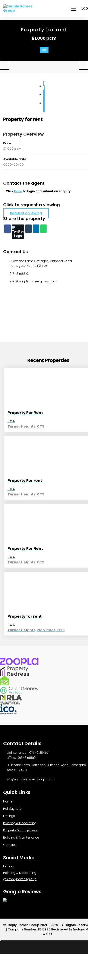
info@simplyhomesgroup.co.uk (34, 281)
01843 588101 (19, 273)
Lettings (9, 816)
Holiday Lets (12, 809)
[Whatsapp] (43, 228)
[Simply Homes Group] (22, 8)
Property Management (20, 830)
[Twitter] (18, 231)
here (18, 191)
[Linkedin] (36, 228)
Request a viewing (26, 213)
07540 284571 (39, 753)
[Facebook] (7, 228)
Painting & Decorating (19, 823)
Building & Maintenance (21, 837)
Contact (9, 845)
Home (7, 801)
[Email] (28, 228)
